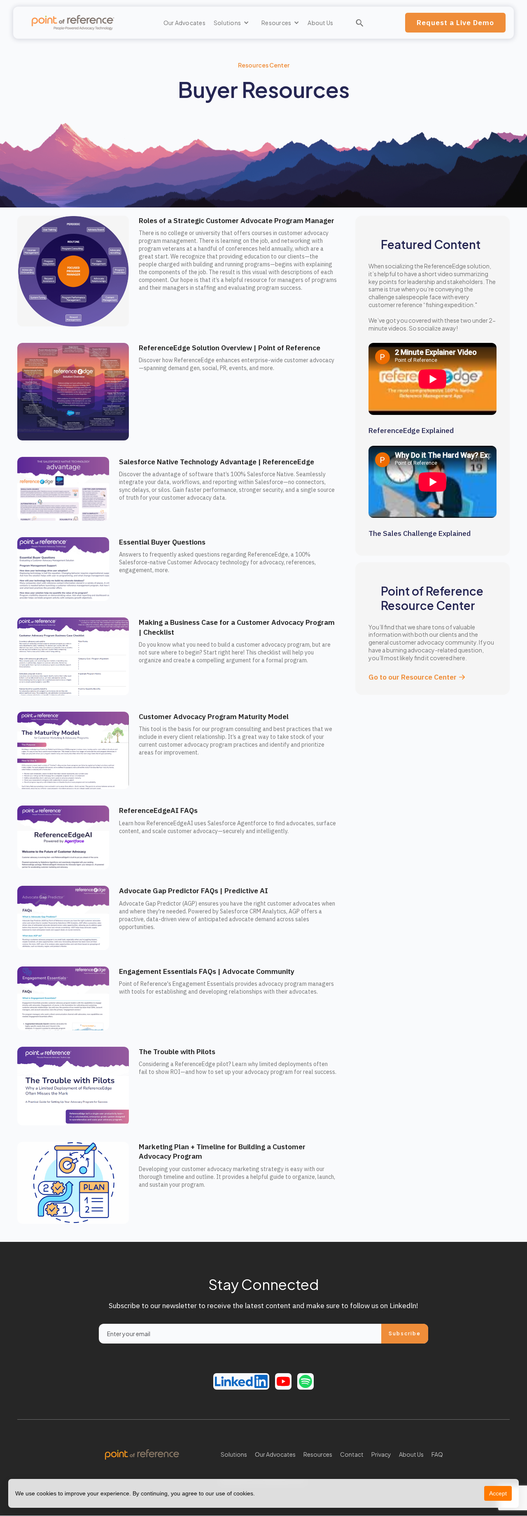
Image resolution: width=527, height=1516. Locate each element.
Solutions (234, 1454)
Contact (352, 1454)
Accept (498, 1493)
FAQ (437, 1454)
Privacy (381, 1454)
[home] (72, 22)
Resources (317, 1454)
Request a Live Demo (455, 22)
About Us (320, 22)
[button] (231, 22)
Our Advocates (184, 22)
